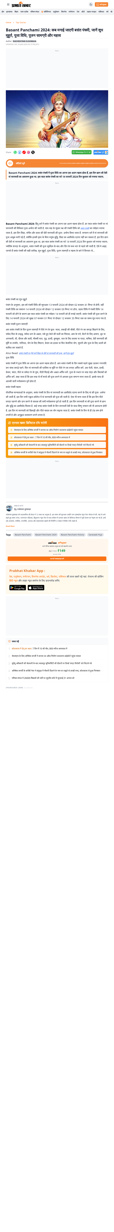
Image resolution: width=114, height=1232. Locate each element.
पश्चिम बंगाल (34, 11)
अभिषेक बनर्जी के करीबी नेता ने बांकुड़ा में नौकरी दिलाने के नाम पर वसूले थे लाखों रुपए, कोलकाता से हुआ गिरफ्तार (58, 452)
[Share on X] (33, 152)
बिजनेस (63, 11)
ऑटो (83, 11)
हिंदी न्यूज (13, 580)
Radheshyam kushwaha (24, 41)
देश (10, 576)
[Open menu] (8, 4)
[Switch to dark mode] (91, 4)
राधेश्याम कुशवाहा (24, 509)
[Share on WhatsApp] (15, 152)
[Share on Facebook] (19, 152)
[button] (57, 119)
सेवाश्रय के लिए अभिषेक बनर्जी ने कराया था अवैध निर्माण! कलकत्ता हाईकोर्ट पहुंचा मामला (48, 429)
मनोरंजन (72, 11)
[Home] (21, 4)
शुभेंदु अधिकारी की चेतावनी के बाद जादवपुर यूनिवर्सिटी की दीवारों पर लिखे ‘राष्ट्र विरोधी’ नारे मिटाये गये (54, 444)
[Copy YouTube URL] (24, 152)
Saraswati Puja (95, 534)
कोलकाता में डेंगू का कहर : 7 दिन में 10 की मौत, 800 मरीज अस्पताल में (42, 437)
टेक (78, 11)
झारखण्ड (9, 11)
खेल (112, 11)
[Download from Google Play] (17, 587)
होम (3, 11)
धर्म (107, 11)
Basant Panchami (23, 534)
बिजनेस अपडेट (38, 576)
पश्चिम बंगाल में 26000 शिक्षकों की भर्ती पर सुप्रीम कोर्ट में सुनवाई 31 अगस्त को (43, 678)
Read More (10, 526)
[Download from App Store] (36, 587)
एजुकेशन (56, 11)
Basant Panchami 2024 (45, 534)
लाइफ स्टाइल (91, 11)
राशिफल (101, 11)
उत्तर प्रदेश (24, 11)
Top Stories (21, 22)
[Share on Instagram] (28, 152)
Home (8, 22)
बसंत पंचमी (84, 228)
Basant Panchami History (72, 534)
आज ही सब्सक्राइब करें (57, 558)
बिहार (16, 11)
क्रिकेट (54, 576)
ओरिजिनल (47, 11)
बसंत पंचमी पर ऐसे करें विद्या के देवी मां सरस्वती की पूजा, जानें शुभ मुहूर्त (46, 353)
